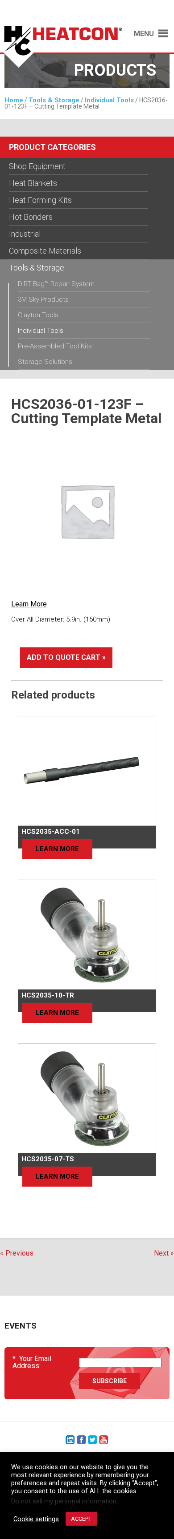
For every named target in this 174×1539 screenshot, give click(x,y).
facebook (81, 1440)
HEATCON (61, 48)
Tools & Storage (54, 100)
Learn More (29, 604)
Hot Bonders (31, 217)
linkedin (70, 1440)
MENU (144, 33)
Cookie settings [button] (36, 1519)
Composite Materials (45, 250)
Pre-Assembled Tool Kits (55, 346)
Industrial (25, 233)
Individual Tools (109, 100)
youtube (103, 1440)
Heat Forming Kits (40, 200)
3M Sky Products (43, 299)
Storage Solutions (45, 362)
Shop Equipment (37, 166)
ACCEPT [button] (81, 1518)
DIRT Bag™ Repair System (56, 284)
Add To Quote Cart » (66, 657)
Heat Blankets (33, 183)
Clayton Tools (38, 315)
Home (13, 100)
